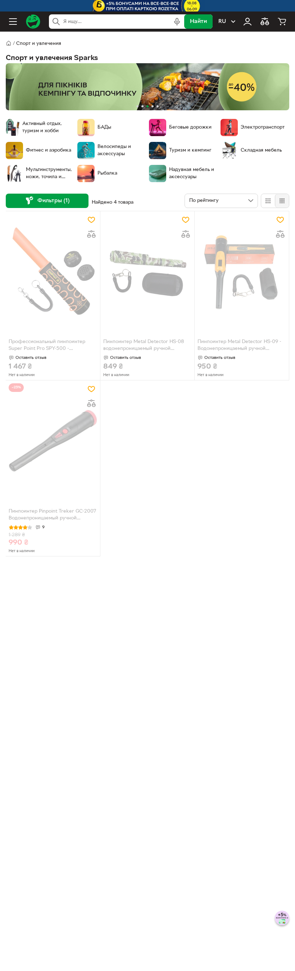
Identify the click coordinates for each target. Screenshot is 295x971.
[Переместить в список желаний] (91, 220)
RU (222, 21)
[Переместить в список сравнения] (91, 234)
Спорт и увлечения (38, 43)
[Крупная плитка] (268, 201)
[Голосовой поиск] (177, 21)
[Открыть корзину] (282, 21)
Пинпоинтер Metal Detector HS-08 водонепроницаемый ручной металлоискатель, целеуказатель (143, 345)
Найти (198, 21)
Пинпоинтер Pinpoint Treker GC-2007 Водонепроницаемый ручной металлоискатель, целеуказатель (52, 515)
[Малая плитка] (282, 201)
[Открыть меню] (13, 21)
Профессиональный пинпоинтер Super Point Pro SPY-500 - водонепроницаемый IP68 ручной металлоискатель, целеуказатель (48, 345)
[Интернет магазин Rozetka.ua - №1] (33, 21)
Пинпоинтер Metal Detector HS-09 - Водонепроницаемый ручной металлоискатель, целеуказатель (239, 345)
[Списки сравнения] (265, 21)
